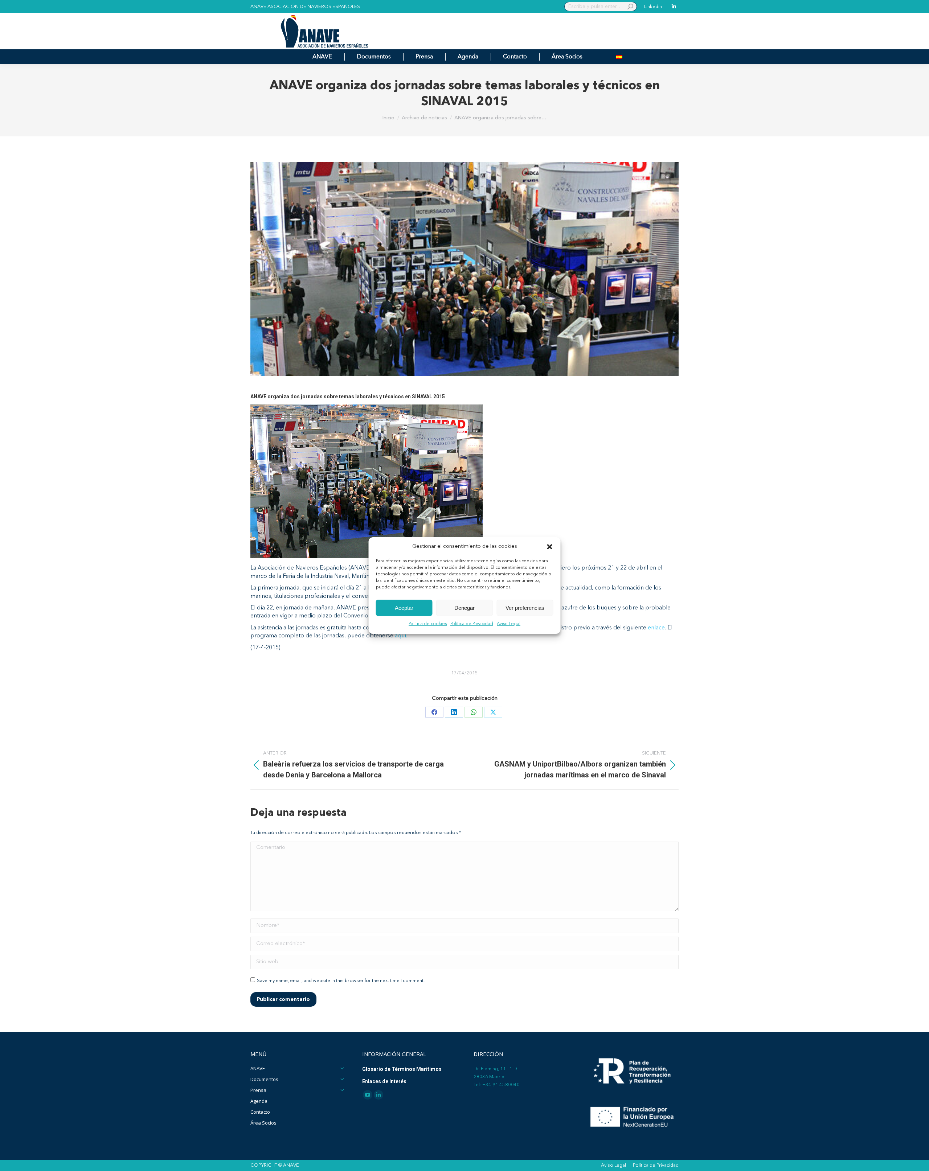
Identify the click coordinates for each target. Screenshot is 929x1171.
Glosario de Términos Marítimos (402, 1069)
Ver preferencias (525, 608)
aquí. (401, 636)
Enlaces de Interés (384, 1081)
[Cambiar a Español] (619, 56)
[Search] (630, 6)
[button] (549, 546)
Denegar (464, 608)
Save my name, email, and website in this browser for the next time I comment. (341, 980)
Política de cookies (428, 624)
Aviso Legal (508, 624)
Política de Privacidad (471, 624)
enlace (656, 628)
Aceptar (404, 608)
